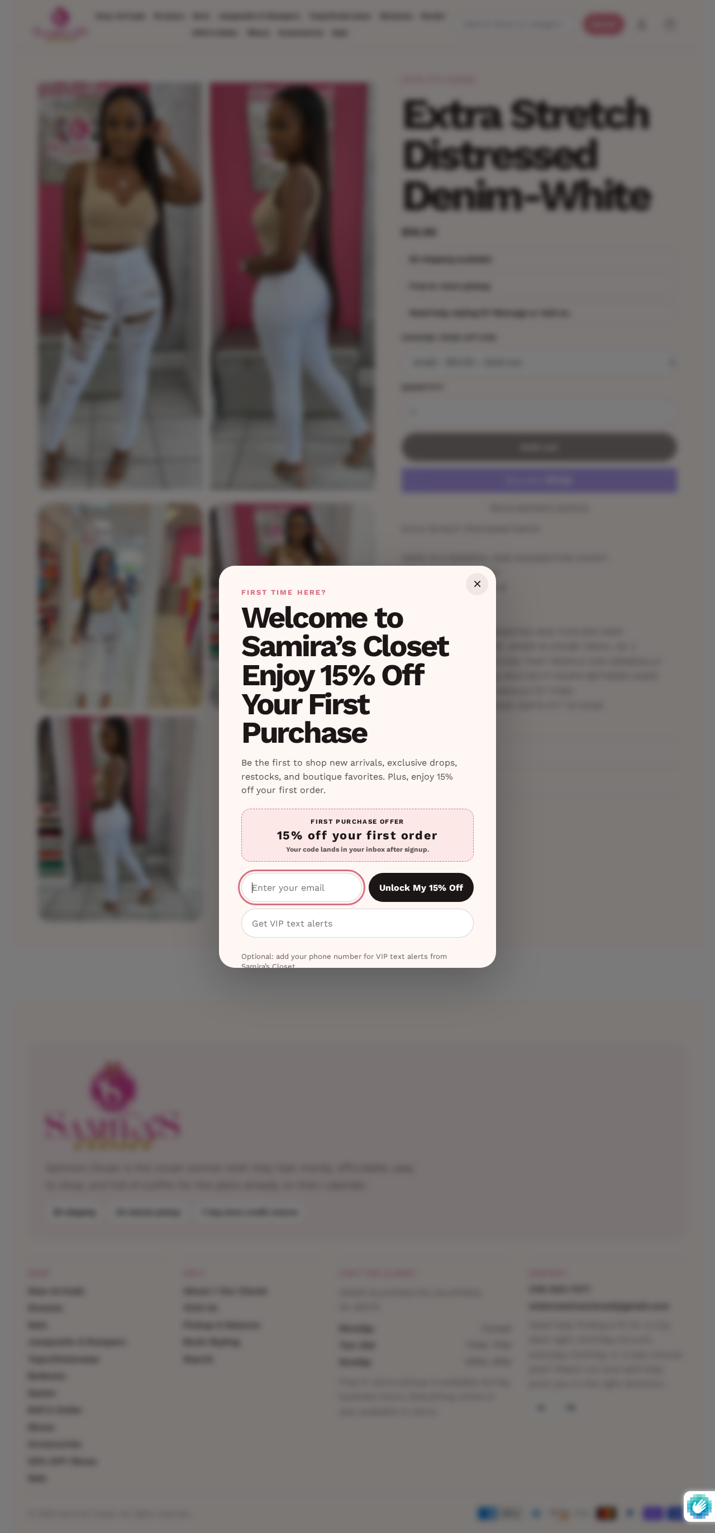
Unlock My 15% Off (421, 887)
